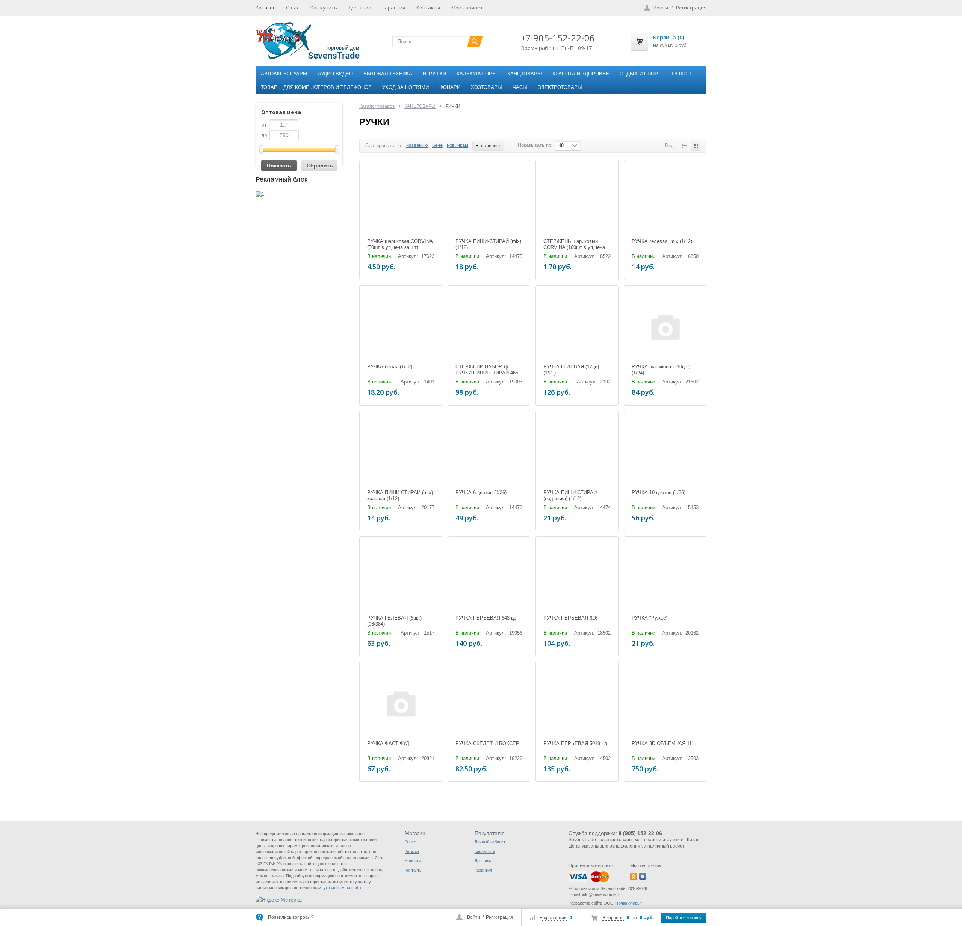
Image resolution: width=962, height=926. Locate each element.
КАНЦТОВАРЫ (524, 74)
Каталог (265, 7)
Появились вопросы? (290, 917)
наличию (490, 145)
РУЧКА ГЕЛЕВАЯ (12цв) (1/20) (571, 370)
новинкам (457, 145)
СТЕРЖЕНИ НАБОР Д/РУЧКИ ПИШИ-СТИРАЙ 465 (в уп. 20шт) (486, 373)
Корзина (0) (668, 37)
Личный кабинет (490, 842)
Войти (473, 917)
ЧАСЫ (520, 87)
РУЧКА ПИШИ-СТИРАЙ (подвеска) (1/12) (570, 495)
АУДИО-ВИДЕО (335, 74)
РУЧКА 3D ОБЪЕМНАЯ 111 (663, 743)
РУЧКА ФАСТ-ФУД (388, 743)
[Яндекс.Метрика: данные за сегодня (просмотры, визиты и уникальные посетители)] (279, 899)
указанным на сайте (343, 887)
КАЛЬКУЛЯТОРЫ (477, 74)
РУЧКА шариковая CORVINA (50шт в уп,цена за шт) (400, 244)
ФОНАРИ (449, 87)
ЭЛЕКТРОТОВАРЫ (560, 87)
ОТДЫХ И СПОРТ (640, 74)
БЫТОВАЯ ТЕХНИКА (387, 74)
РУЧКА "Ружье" (650, 618)
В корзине (613, 917)
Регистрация (499, 917)
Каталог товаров (377, 106)
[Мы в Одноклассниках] (633, 876)
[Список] (684, 146)
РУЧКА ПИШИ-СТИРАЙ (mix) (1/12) (488, 244)
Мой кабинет (467, 7)
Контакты (428, 7)
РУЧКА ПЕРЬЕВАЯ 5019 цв (575, 743)
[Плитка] (695, 146)
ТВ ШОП (681, 74)
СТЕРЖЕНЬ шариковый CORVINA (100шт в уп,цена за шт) (574, 247)
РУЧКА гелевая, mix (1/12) (662, 241)
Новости (413, 860)
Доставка (359, 7)
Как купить (323, 7)
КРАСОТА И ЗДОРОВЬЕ (580, 74)
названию (417, 145)
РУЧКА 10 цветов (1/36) (658, 492)
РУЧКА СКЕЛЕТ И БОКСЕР (487, 743)
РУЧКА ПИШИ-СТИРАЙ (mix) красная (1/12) (400, 495)
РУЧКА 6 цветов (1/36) (481, 492)
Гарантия (394, 7)
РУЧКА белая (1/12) (389, 366)
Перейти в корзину (684, 917)
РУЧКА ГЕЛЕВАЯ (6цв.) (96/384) (394, 621)
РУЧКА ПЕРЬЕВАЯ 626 (570, 618)
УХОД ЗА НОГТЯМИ (405, 87)
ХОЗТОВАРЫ (486, 87)
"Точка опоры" (628, 903)
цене (437, 145)
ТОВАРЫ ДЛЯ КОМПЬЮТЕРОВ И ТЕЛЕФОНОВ (316, 87)
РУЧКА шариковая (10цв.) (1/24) (661, 370)
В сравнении (553, 917)
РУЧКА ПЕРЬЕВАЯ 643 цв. (486, 618)
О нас (292, 7)
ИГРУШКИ (434, 74)
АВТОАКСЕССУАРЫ (284, 74)
